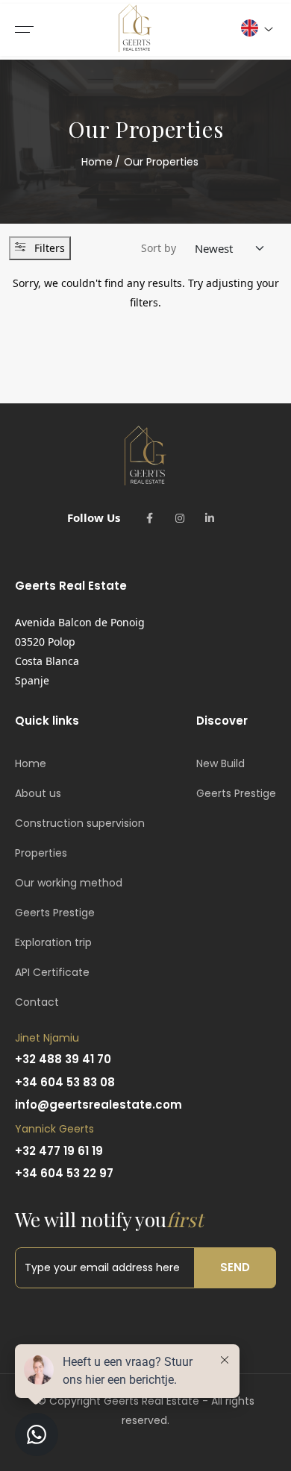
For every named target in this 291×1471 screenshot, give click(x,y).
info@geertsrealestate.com (98, 1104)
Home (97, 161)
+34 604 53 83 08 (65, 1082)
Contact (37, 1002)
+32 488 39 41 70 (63, 1059)
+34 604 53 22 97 (64, 1173)
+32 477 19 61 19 (59, 1151)
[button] (256, 28)
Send (235, 1267)
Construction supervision (80, 823)
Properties (41, 852)
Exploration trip (53, 942)
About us (38, 793)
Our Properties (161, 161)
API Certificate (52, 972)
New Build (220, 763)
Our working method (68, 882)
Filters (49, 248)
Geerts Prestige (55, 912)
